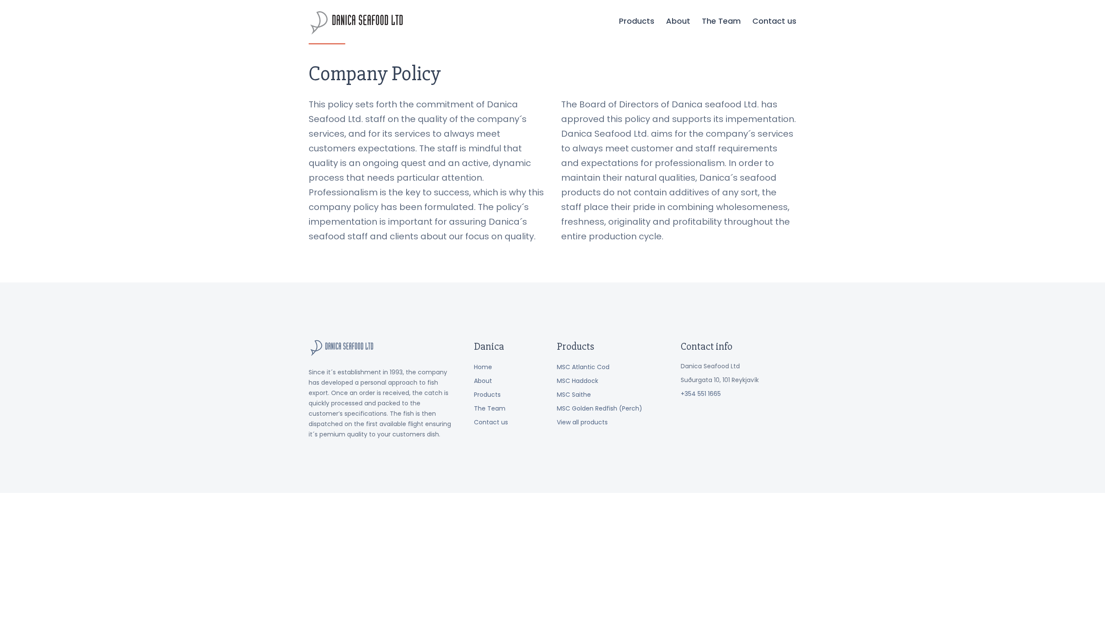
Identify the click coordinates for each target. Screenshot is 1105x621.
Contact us (774, 21)
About (678, 21)
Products (636, 21)
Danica (357, 23)
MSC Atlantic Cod (583, 367)
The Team (721, 21)
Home (483, 367)
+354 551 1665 (701, 393)
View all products (582, 422)
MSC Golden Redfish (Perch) (599, 408)
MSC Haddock (577, 380)
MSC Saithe (574, 394)
